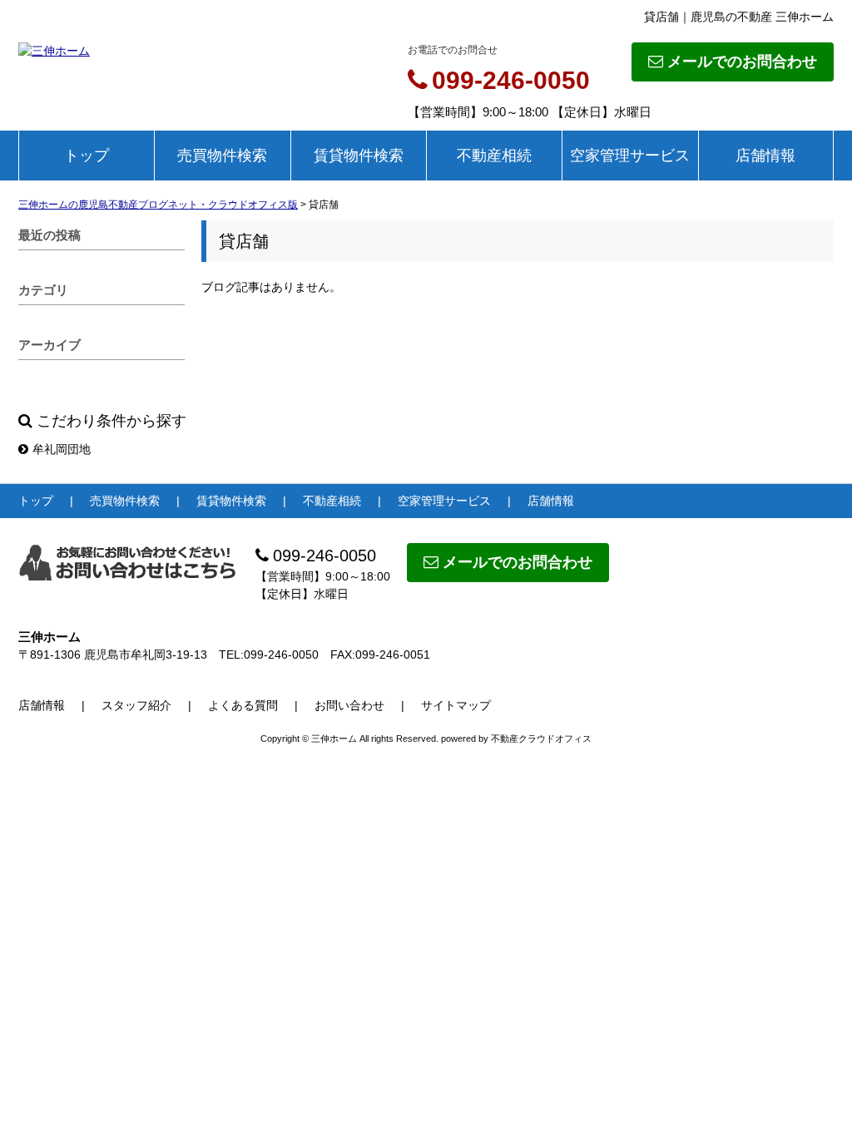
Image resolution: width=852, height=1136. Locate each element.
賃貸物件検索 (359, 155)
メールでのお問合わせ (742, 61)
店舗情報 (765, 155)
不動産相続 (494, 155)
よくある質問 (243, 705)
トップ (86, 155)
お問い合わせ (349, 705)
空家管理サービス (630, 155)
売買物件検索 (222, 155)
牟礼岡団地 (61, 449)
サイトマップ (456, 705)
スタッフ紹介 (136, 705)
